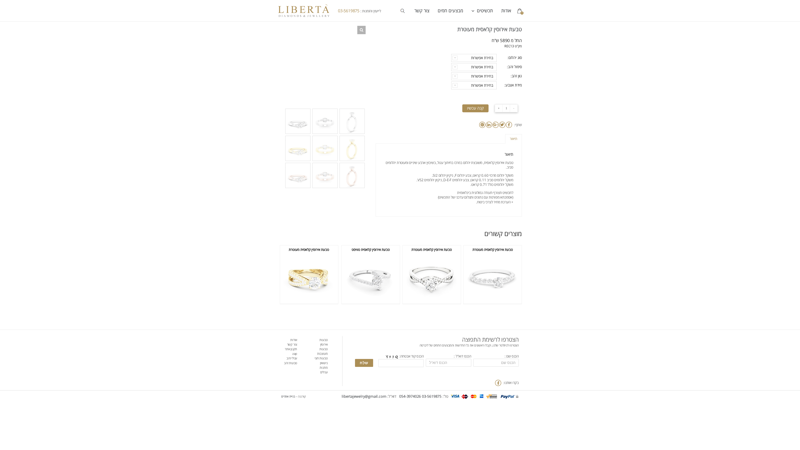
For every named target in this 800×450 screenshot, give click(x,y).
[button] (361, 30)
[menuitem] (502, 10)
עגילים (324, 372)
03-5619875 (349, 11)
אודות (293, 340)
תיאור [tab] (513, 139)
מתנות (324, 368)
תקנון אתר (291, 349)
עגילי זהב (291, 358)
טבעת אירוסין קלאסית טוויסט (371, 250)
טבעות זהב (290, 363)
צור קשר (292, 344)
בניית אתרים (288, 396)
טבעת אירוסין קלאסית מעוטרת (492, 250)
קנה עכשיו (475, 108)
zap (294, 354)
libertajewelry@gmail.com (364, 396)
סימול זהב (515, 67)
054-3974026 (410, 396)
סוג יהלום (515, 57)
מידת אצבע (513, 85)
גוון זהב (517, 76)
